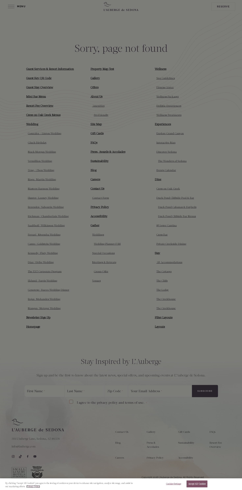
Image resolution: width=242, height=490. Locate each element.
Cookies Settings (173, 484)
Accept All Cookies (196, 484)
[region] (121, 484)
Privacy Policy (33, 486)
